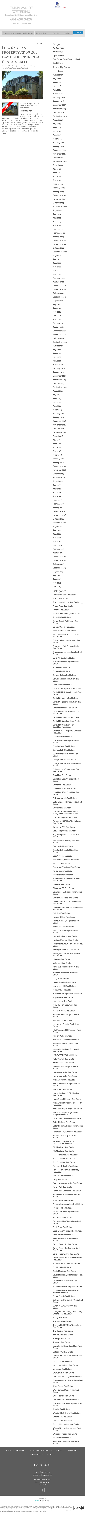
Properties (20, 1451)
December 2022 (59, 240)
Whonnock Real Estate (62, 1420)
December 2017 (59, 466)
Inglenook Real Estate (62, 963)
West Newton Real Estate (63, 1396)
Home (8, 1451)
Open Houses (58, 55)
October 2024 (58, 158)
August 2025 (58, 120)
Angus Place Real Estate (63, 606)
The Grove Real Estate (62, 1321)
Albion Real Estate (60, 598)
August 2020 (58, 346)
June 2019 (57, 398)
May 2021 (57, 312)
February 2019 (59, 414)
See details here (26, 111)
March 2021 (57, 319)
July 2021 (56, 304)
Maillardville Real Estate (62, 990)
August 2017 (58, 481)
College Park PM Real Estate (64, 760)
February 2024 (59, 188)
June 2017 (57, 489)
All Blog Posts (58, 48)
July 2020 (57, 350)
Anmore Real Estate (61, 610)
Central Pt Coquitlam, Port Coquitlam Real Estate (63, 726)
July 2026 (57, 79)
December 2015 (59, 557)
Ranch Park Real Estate (62, 1187)
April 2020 (57, 361)
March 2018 (57, 455)
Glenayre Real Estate (61, 884)
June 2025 (57, 128)
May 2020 (57, 357)
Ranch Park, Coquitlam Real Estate (67, 1191)
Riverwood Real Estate (62, 1208)
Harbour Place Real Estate (63, 927)
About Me (72, 1451)
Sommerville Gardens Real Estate (66, 1264)
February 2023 (59, 233)
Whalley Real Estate (61, 1409)
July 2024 (57, 169)
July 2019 (57, 395)
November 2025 (59, 109)
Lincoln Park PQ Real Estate (64, 982)
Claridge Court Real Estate (63, 746)
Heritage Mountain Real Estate (65, 940)
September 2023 (60, 207)
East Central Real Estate (63, 846)
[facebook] (21, 26)
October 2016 (58, 519)
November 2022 (59, 244)
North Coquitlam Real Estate (64, 1080)
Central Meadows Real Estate (65, 708)
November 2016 (59, 515)
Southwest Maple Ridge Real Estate (67, 1287)
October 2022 (58, 248)
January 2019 (58, 417)
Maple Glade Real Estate (63, 997)
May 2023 (57, 222)
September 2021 (59, 297)
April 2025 (57, 135)
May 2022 (57, 267)
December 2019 (59, 376)
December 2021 (59, 286)
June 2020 (57, 353)
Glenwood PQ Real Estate (63, 888)
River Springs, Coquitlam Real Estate (68, 1204)
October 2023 (58, 203)
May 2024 (57, 176)
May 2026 (57, 86)
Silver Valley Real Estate (62, 1235)
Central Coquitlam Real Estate (65, 698)
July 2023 (57, 214)
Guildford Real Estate (61, 913)
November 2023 (59, 199)
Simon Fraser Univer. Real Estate (66, 1254)
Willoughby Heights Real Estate (66, 1424)
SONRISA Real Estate (62, 1267)
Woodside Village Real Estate (65, 1434)
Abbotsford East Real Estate (64, 595)
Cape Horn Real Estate (62, 685)
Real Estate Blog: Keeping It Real (66, 59)
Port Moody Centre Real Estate (65, 1166)
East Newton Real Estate (63, 856)
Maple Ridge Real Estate (63, 1001)
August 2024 (58, 165)
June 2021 (57, 308)
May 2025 (57, 131)
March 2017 (57, 500)
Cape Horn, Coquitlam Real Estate (67, 688)
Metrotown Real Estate (62, 1020)
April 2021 (57, 316)
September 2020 (60, 342)
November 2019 (59, 380)
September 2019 (60, 387)
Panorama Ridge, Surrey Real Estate (67, 1132)
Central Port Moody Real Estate (66, 717)
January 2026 (58, 101)
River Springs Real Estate (63, 1200)
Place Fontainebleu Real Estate (18, 68)
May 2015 (57, 583)
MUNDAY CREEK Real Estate (65, 1055)
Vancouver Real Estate (62, 1361)
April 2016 (57, 541)
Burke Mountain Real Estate (64, 658)
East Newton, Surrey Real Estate (66, 860)
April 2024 (57, 180)
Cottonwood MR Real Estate (64, 798)
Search (78, 33)
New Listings (58, 52)
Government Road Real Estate (65, 898)
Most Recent (58, 71)
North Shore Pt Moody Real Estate (67, 1099)
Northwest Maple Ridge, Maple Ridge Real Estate (65, 1113)
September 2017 (59, 477)
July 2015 (56, 575)
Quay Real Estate (60, 1179)
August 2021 (58, 301)
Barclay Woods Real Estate (64, 627)
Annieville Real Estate (62, 617)
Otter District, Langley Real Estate (67, 1118)
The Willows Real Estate (63, 1335)
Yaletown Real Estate (62, 1438)
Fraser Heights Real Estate (63, 875)
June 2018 (57, 444)
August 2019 (58, 391)
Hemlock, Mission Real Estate (65, 936)
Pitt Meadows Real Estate (63, 1147)
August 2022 (58, 255)
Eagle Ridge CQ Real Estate (64, 831)
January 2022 (58, 282)
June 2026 (57, 82)
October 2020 (58, 338)
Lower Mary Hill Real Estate (64, 986)
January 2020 (58, 372)
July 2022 (57, 259)
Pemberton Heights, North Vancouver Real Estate (63, 1142)
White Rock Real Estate (62, 1417)
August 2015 (58, 572)
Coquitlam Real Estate (62, 775)
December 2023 (59, 195)
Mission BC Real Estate (62, 1036)
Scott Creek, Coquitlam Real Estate (67, 1231)
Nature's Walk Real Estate (63, 1059)
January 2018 (58, 462)
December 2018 (59, 421)
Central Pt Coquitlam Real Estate (66, 721)
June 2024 (57, 173)
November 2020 (59, 334)
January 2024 (58, 191)
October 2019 (58, 383)
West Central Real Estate (63, 1386)
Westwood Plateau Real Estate (65, 1400)
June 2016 (57, 534)
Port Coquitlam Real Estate (64, 1158)
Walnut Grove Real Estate (63, 1373)
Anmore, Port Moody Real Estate (66, 614)
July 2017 (56, 485)
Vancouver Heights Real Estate (65, 1365)
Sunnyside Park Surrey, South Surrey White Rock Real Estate (67, 1313)
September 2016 (60, 523)
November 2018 (59, 425)
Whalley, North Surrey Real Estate (66, 1413)
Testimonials (36, 1455)
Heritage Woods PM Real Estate (66, 950)
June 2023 (57, 218)
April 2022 (57, 271)
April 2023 (57, 225)
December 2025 (59, 105)
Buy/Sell (60, 1451)
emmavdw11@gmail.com (21, 23)
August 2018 (58, 436)
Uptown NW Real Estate (63, 1352)
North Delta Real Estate (62, 1089)
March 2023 (58, 229)
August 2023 (58, 210)
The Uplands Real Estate (63, 1331)
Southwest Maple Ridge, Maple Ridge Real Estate (65, 1291)
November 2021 (59, 289)
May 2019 (57, 402)
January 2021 (58, 327)
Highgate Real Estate (61, 959)
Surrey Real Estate (60, 1318)
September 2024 (60, 161)
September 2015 (59, 568)
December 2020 (59, 331)
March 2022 (58, 274)
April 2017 (57, 496)
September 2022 (60, 252)
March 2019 (57, 410)
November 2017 (59, 470)
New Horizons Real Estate (63, 1063)
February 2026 (59, 97)
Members (51, 1455)
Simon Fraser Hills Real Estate (65, 1244)
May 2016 (57, 538)
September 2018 (60, 432)
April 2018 (57, 451)
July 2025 (57, 124)
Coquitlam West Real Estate (64, 788)
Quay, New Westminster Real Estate (67, 1183)
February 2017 (58, 504)
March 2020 (58, 365)
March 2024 (58, 184)
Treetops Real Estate (61, 1338)
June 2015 (57, 579)
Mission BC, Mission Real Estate (66, 1040)
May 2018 (57, 447)
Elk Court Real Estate (61, 863)
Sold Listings (58, 63)
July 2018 (57, 440)
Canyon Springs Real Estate (64, 675)
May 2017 (57, 493)
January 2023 (58, 237)
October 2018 (58, 429)
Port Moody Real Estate (62, 1176)
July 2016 (57, 530)
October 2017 (58, 474)
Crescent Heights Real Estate (65, 817)
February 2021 (58, 323)
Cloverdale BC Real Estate (63, 750)
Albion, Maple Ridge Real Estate (66, 602)
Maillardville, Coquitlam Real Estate (67, 994)
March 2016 (57, 545)
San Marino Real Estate (62, 1217)
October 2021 (58, 293)
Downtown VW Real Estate (64, 827)
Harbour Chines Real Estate (64, 917)
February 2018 (59, 459)
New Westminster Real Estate (65, 1072)
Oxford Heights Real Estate (64, 1122)
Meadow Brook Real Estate (64, 1011)
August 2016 (58, 526)
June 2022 (57, 263)
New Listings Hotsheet (41, 1451)
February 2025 (59, 143)
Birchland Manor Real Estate (64, 631)
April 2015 (57, 587)
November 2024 (59, 154)
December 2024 (59, 150)
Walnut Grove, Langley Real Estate (67, 1377)
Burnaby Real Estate (61, 668)
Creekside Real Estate (62, 808)
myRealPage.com (42, 1500)
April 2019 (57, 406)
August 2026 (58, 75)
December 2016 (59, 511)
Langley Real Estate (61, 979)
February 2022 (59, 278)
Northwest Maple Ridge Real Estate (67, 1109)
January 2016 (58, 553)
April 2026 (57, 90)
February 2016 (59, 549)
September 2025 (60, 116)
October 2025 (58, 112)
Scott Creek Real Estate (62, 1227)
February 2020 (59, 368)
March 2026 (58, 94)
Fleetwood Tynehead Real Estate (66, 867)
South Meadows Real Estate (64, 1271)
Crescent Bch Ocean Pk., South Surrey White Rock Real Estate (65, 813)
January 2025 (58, 146)
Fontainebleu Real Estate (63, 871)
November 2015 (59, 560)
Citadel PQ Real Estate (62, 737)
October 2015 (58, 564)
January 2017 (58, 508)
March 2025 (58, 139)
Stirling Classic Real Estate (63, 1296)
